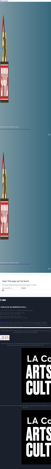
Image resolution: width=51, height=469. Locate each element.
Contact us (3, 320)
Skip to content (4, 1)
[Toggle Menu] (49, 134)
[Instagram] (2, 300)
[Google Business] (5, 300)
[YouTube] (4, 300)
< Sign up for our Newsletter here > (13, 307)
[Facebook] (0, 300)
